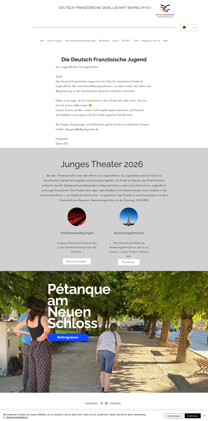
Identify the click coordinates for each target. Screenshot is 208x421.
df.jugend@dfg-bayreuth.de (81, 129)
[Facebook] (101, 403)
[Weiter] (191, 332)
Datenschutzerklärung (17, 417)
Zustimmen (192, 415)
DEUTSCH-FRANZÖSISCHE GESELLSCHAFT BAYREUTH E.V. (105, 8)
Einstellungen (173, 415)
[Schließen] (204, 416)
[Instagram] (106, 403)
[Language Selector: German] (188, 27)
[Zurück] (17, 332)
